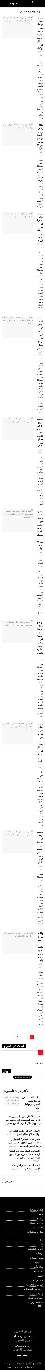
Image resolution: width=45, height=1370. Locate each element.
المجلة (40, 1276)
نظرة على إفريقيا (35, 1298)
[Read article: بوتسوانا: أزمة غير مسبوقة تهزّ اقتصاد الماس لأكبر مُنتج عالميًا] (17, 841)
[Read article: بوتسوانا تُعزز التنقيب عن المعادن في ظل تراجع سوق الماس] (17, 327)
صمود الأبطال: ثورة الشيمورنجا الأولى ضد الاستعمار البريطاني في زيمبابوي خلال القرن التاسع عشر (23, 1120)
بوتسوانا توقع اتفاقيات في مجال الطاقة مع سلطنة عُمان (39, 227)
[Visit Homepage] (30, 3)
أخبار (41, 1240)
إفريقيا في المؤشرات (33, 1289)
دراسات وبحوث (36, 1294)
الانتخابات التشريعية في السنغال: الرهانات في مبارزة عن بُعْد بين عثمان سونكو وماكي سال (24, 1154)
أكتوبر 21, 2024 (35, 1161)
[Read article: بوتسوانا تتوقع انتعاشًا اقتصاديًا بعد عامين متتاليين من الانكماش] (17, 428)
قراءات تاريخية (36, 1210)
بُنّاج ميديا (12, 1367)
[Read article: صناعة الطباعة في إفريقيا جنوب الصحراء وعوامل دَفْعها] (11, 1101)
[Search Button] (4, 3)
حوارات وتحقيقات (35, 1232)
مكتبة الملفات (37, 1218)
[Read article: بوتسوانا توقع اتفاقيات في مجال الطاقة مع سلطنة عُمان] (17, 223)
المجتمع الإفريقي (35, 1249)
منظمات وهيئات (36, 1223)
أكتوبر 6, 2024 (35, 1111)
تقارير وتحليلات (36, 1258)
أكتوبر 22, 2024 (10, 1134)
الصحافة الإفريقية (35, 1302)
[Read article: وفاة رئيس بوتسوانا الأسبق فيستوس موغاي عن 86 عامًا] (17, 134)
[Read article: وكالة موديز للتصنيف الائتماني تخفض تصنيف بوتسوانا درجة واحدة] (17, 943)
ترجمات (39, 1253)
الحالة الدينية (37, 1227)
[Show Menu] (41, 3)
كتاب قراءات (37, 1280)
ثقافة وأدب (38, 1267)
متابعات (39, 1214)
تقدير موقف (37, 1262)
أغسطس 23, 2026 (34, 1171)
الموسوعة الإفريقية (34, 1285)
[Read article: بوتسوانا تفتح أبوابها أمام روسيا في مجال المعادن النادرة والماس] (17, 631)
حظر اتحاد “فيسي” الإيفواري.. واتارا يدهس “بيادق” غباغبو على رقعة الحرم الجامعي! (24, 1142)
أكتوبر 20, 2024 (35, 1126)
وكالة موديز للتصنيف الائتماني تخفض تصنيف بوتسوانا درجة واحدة (39, 947)
